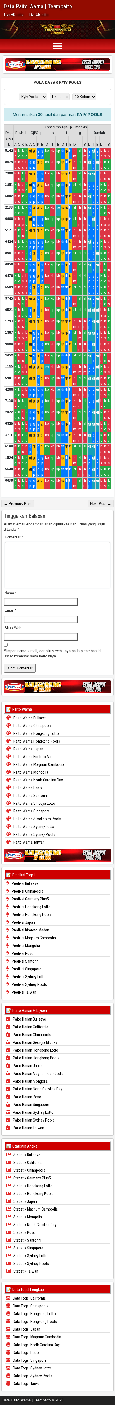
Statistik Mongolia (27, 1217)
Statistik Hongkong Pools (33, 1193)
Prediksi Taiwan (23, 992)
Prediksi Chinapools (27, 891)
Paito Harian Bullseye (29, 1019)
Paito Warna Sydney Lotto (33, 826)
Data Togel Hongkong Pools (34, 1321)
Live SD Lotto (39, 14)
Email (10, 610)
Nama (10, 593)
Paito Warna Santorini (30, 795)
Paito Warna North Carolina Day (38, 780)
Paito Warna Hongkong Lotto (36, 733)
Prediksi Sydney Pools (29, 984)
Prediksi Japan (23, 922)
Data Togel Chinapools (30, 1306)
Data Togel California (29, 1298)
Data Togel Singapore (29, 1360)
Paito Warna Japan (28, 749)
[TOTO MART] (57, 64)
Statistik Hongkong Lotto (32, 1186)
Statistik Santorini (27, 1240)
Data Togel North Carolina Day (36, 1345)
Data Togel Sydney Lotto (31, 1368)
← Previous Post (18, 504)
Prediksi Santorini (25, 961)
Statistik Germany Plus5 (32, 1178)
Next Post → (100, 504)
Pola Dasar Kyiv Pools (57, 82)
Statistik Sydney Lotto (30, 1256)
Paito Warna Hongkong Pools (36, 741)
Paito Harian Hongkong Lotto (35, 1050)
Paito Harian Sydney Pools (33, 1120)
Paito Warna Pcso (27, 788)
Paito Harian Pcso (26, 1097)
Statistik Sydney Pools (31, 1263)
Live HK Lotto (14, 14)
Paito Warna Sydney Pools (34, 834)
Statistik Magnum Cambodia (35, 1209)
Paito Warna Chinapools (32, 725)
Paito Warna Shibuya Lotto (34, 803)
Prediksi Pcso (22, 953)
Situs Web (12, 628)
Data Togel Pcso (25, 1352)
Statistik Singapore (28, 1248)
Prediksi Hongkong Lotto (31, 907)
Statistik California (27, 1162)
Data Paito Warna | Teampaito (38, 6)
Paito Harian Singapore (30, 1104)
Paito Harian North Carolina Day (37, 1089)
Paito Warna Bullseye (30, 718)
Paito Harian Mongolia (30, 1081)
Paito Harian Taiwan (28, 1128)
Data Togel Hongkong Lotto (34, 1314)
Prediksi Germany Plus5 (30, 899)
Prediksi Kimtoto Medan (30, 930)
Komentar (14, 537)
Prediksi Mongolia (25, 945)
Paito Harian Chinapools (31, 1034)
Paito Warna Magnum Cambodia (38, 764)
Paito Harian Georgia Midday (34, 1042)
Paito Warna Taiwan (29, 842)
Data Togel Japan (26, 1329)
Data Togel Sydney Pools (32, 1376)
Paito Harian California (30, 1027)
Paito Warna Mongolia (30, 772)
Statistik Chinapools (29, 1170)
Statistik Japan (25, 1201)
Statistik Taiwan (25, 1271)
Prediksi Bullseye (24, 883)
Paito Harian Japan (27, 1066)
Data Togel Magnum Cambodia (36, 1337)
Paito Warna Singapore (31, 811)
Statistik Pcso (24, 1232)
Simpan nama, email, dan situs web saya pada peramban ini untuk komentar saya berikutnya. (52, 654)
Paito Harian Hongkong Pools (35, 1058)
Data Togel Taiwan (27, 1383)
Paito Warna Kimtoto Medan (35, 757)
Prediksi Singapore (26, 969)
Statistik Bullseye (26, 1155)
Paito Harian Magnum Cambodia (38, 1073)
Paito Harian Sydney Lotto (33, 1112)
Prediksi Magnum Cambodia (33, 938)
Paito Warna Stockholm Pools (37, 819)
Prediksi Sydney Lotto (28, 976)
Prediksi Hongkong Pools (31, 914)
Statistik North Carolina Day (34, 1224)
